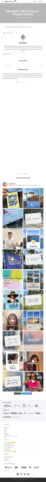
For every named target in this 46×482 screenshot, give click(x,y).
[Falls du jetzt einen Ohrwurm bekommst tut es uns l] (13, 381)
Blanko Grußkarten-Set (8, 447)
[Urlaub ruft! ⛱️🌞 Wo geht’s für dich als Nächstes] (13, 300)
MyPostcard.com (25, 479)
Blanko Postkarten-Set (8, 446)
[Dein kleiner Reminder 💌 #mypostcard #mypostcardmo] (13, 341)
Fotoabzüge (6, 448)
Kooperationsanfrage (8, 456)
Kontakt (5, 429)
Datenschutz (6, 434)
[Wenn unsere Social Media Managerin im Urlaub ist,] (13, 280)
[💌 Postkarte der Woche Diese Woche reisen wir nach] (33, 198)
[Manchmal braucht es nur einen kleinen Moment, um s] (33, 259)
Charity (5, 431)
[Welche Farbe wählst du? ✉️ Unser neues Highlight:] (33, 381)
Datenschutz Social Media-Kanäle (10, 436)
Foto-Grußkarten (7, 443)
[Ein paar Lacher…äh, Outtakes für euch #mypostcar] (33, 361)
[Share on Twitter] (2, 33)
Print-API (6, 459)
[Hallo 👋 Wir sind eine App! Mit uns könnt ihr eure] (13, 198)
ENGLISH (40, 1)
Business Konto (7, 460)
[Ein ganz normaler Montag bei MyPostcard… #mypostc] (13, 259)
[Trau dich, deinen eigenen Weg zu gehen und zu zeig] (33, 300)
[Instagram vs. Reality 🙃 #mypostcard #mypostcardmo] (13, 320)
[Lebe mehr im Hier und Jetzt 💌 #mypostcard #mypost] (33, 218)
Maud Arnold (20, 17)
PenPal (5, 428)
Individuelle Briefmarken (10, 451)
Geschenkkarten (7, 450)
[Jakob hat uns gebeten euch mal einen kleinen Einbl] (13, 239)
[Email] (2, 39)
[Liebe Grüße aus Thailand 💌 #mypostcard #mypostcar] (33, 341)
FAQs (5, 432)
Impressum (6, 433)
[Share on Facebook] (2, 30)
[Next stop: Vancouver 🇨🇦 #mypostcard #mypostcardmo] (13, 218)
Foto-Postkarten (9, 442)
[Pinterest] (2, 36)
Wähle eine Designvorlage (9, 445)
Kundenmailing (7, 457)
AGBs (5, 437)
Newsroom (6, 427)
